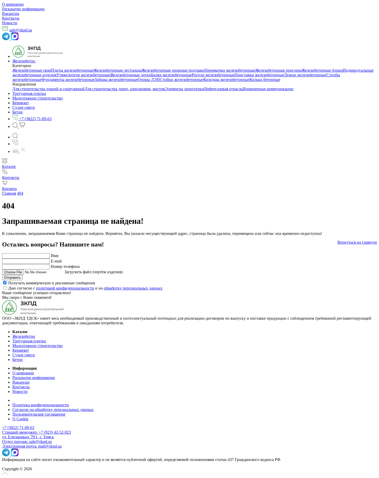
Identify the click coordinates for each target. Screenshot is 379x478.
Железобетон (23, 336)
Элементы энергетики (184, 89)
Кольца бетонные (265, 79)
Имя (54, 255)
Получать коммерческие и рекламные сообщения (51, 283)
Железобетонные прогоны (278, 70)
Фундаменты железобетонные (68, 79)
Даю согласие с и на (85, 288)
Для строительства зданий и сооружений (48, 89)
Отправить (12, 277)
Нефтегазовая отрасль (223, 89)
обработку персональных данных (133, 288)
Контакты (10, 18)
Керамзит (20, 350)
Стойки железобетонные (181, 79)
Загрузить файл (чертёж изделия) (93, 272)
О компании (13, 4)
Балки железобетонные (171, 75)
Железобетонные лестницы (117, 70)
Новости (9, 23)
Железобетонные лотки (130, 75)
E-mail (56, 261)
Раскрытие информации (23, 9)
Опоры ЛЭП (149, 79)
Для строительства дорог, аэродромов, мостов (125, 89)
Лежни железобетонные (305, 75)
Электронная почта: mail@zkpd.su (32, 446)
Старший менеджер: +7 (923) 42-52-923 (36, 432)
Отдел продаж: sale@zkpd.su (27, 441)
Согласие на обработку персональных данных (53, 409)
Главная (9, 193)
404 (20, 193)
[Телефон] (15, 144)
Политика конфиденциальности (40, 405)
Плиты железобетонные (72, 70)
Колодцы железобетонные (226, 79)
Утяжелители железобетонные (83, 75)
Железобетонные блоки (322, 70)
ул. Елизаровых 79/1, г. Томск (28, 437)
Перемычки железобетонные (229, 70)
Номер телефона (65, 266)
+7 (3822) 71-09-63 (18, 427)
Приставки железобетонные (259, 75)
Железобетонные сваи (31, 70)
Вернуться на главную (357, 242)
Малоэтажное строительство (37, 345)
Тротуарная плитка (29, 341)
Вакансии (10, 13)
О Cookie (20, 419)
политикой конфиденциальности (65, 288)
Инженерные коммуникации (268, 89)
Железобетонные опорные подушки (172, 70)
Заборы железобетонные (116, 79)
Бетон (17, 359)
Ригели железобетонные (213, 75)
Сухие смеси (23, 355)
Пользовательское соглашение (38, 414)
